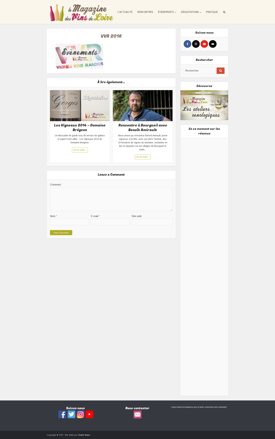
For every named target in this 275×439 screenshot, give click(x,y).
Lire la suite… (80, 150)
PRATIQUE (212, 12)
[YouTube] (204, 44)
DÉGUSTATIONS (190, 12)
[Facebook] (187, 44)
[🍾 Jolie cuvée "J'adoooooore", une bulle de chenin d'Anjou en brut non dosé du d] (204, 287)
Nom (53, 216)
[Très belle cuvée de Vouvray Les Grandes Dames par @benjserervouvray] (204, 163)
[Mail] (213, 44)
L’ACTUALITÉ (125, 12)
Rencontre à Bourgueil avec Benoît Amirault (142, 127)
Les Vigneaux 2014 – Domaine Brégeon (80, 127)
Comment (55, 184)
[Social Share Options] (186, 181)
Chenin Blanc (84, 435)
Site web (137, 216)
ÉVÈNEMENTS (166, 12)
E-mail (95, 216)
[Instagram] (196, 44)
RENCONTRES (145, 12)
